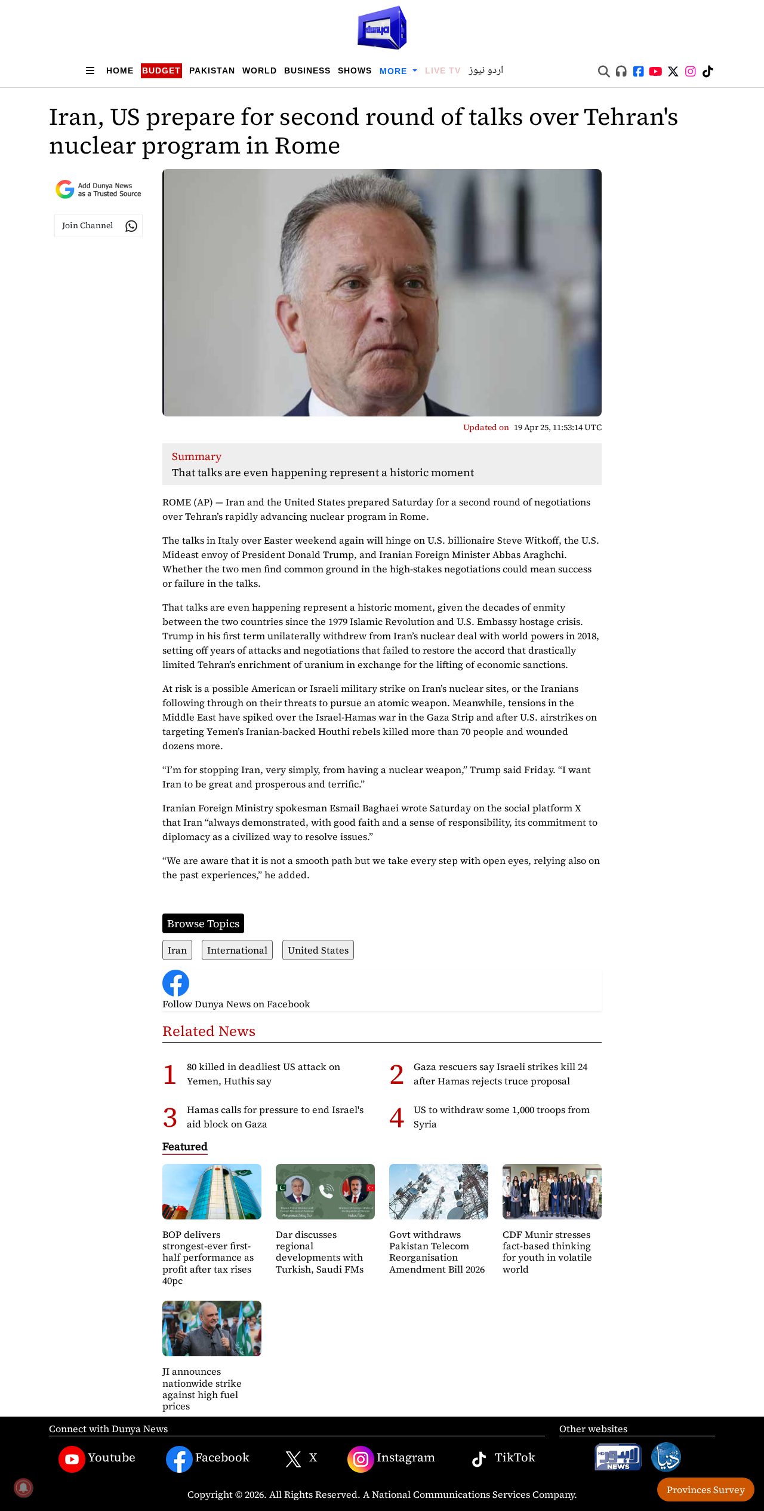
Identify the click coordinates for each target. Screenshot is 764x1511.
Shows (355, 70)
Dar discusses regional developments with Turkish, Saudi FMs (319, 1252)
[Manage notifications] (23, 1487)
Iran (177, 950)
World (259, 70)
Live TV (443, 70)
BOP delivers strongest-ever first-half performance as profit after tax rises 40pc (208, 1257)
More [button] (395, 71)
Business (307, 70)
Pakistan (212, 70)
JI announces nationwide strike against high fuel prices (202, 1388)
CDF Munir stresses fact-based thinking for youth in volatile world (547, 1252)
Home (120, 70)
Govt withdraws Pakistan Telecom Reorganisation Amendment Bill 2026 (437, 1252)
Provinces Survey (706, 1489)
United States (318, 950)
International (237, 950)
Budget (161, 70)
